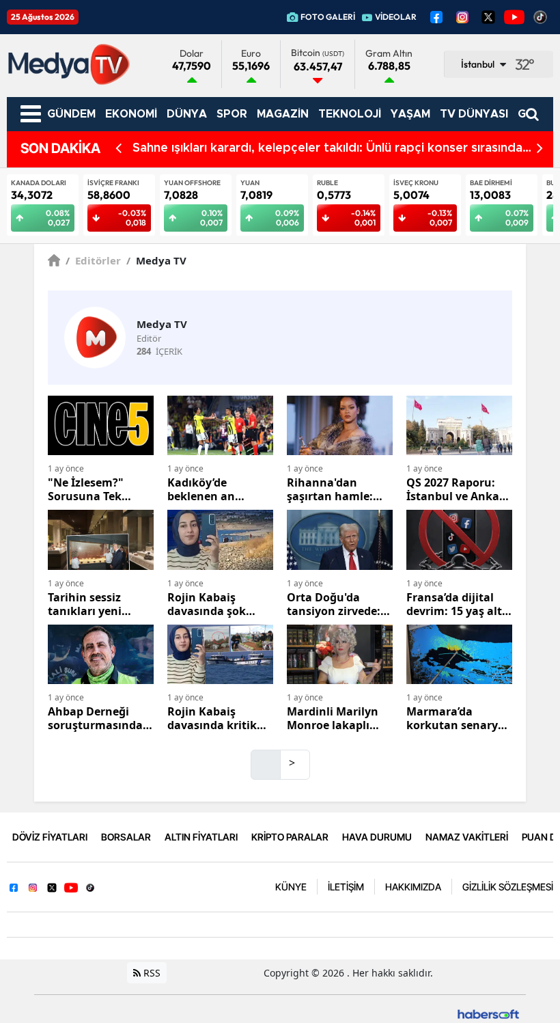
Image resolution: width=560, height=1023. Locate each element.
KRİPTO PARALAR (289, 837)
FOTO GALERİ (327, 17)
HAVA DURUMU (377, 837)
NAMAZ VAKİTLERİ (466, 837)
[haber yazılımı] (488, 1013)
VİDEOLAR (396, 17)
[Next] (540, 148)
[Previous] (118, 148)
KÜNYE (291, 886)
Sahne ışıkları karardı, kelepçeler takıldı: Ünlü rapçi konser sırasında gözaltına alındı (327, 149)
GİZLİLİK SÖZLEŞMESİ (507, 886)
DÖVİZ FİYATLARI (49, 837)
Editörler (93, 260)
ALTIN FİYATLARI (201, 837)
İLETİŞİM (346, 886)
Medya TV (156, 260)
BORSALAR (126, 837)
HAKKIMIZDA (413, 886)
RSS (150, 972)
